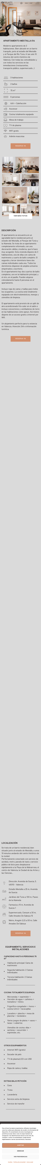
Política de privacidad (19, 1162)
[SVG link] (7, 3)
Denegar (20, 1151)
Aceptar (20, 1145)
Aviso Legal (30, 1162)
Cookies (10, 1162)
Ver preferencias (20, 1157)
